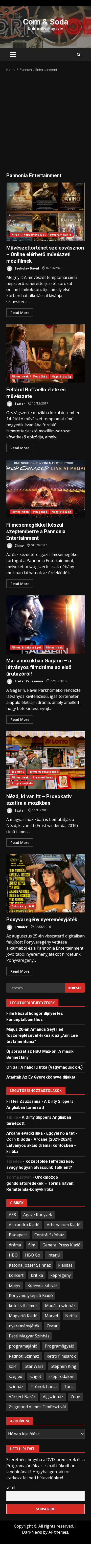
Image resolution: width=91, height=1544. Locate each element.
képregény (60, 1275)
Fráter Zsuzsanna (28, 681)
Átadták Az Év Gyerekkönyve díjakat (40, 1077)
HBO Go (32, 1255)
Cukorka (17, 906)
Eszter (19, 403)
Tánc (68, 1386)
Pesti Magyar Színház (29, 1336)
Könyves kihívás (43, 1285)
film (31, 1245)
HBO (13, 1255)
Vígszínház (53, 1396)
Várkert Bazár (22, 1396)
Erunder (21, 927)
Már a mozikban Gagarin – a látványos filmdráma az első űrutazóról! (45, 624)
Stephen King (63, 1366)
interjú (54, 1255)
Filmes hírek (20, 376)
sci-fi (13, 1366)
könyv (14, 1285)
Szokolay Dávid (26, 268)
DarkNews (32, 1532)
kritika (37, 1275)
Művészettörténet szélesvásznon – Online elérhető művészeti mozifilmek (45, 212)
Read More (19, 312)
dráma (15, 1245)
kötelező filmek (23, 1305)
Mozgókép (40, 376)
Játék (31, 906)
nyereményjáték (24, 1326)
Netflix (71, 1315)
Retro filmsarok (61, 1356)
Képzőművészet (35, 234)
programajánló (23, 1346)
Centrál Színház (49, 1235)
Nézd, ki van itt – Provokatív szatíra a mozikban (45, 760)
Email (10, 1487)
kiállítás (65, 1265)
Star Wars (34, 1366)
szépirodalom (61, 1376)
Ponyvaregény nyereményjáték (45, 883)
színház (16, 1386)
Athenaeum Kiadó (63, 1224)
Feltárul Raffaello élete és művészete (45, 353)
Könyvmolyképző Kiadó (31, 1295)
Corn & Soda (45, 22)
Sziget (35, 1376)
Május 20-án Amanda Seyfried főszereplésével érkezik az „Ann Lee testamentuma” (42, 1035)
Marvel (51, 1315)
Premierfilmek (43, 777)
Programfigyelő (59, 1346)
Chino (19, 545)
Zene (75, 1396)
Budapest (18, 1235)
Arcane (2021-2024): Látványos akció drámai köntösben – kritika (41, 1145)
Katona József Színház (30, 1265)
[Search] (78, 54)
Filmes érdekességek (26, 647)
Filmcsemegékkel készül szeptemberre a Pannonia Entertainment (45, 489)
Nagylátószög (61, 376)
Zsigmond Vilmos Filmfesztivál (37, 1406)
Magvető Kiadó (23, 1315)
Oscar (52, 1326)
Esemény (18, 771)
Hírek (15, 234)
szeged (15, 1376)
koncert (16, 1275)
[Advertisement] (45, 120)
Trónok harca (44, 1386)
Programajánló (60, 234)
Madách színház (60, 1305)
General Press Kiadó (61, 1245)
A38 (12, 1214)
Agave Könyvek (37, 1214)
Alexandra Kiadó (24, 1224)
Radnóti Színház (24, 1356)
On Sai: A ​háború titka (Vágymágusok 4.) (44, 1067)
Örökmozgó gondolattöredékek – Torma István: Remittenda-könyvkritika (40, 1183)
